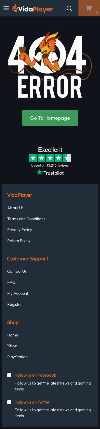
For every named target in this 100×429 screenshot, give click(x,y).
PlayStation (17, 356)
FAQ (11, 282)
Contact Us (17, 271)
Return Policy (19, 240)
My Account (17, 293)
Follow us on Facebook (35, 375)
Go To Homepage (50, 118)
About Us (15, 207)
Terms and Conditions (26, 218)
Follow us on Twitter (31, 402)
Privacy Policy (19, 229)
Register (14, 304)
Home (12, 334)
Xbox (12, 345)
